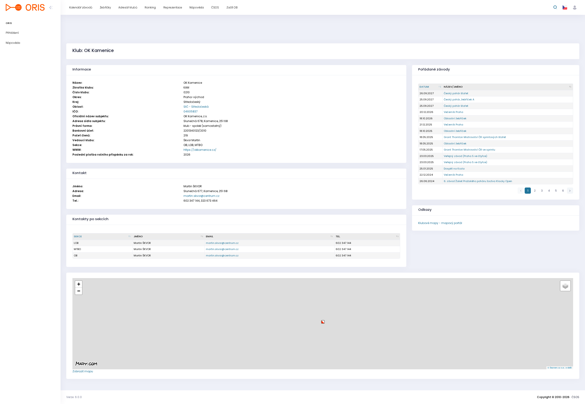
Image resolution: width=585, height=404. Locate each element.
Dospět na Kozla (454, 168)
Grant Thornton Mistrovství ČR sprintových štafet (475, 137)
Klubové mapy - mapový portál (440, 223)
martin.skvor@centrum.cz (201, 196)
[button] (322, 320)
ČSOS (575, 397)
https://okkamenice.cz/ (199, 150)
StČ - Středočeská (196, 107)
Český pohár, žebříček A (459, 99)
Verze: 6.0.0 (74, 397)
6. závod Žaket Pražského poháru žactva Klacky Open (478, 181)
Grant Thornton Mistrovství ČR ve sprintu (469, 149)
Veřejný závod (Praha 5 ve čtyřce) (465, 156)
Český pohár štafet (456, 93)
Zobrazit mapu (82, 371)
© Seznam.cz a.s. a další (560, 367)
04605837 (190, 111)
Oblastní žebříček (455, 118)
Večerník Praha (453, 112)
